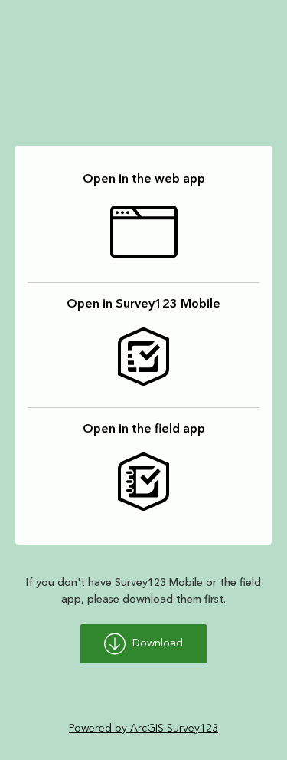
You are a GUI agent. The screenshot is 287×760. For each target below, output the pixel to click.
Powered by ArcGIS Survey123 (143, 728)
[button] (143, 220)
